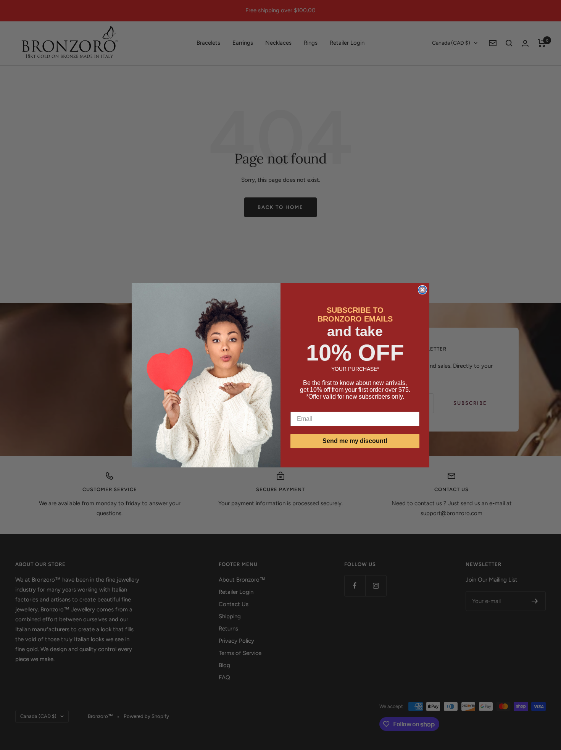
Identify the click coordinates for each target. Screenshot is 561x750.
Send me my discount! (354, 441)
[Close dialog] (422, 290)
